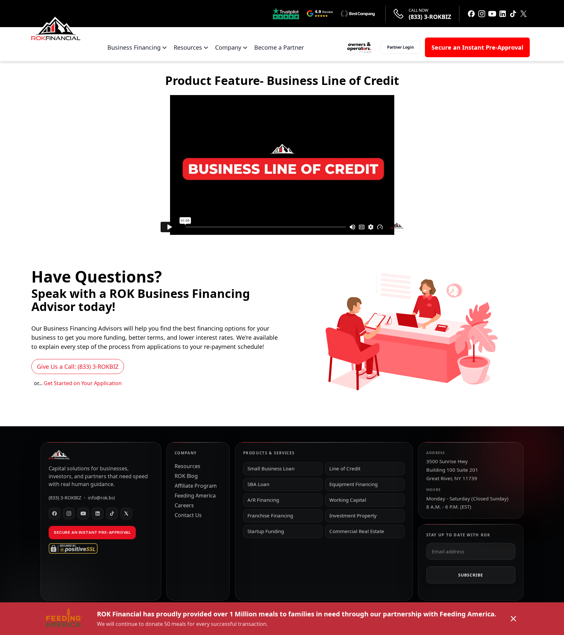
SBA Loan (258, 484)
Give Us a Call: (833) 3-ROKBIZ (77, 366)
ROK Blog (186, 476)
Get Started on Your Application (83, 383)
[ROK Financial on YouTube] (83, 513)
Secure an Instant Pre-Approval (477, 47)
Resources (188, 47)
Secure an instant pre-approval (92, 532)
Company (228, 47)
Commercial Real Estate (356, 531)
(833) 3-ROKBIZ (430, 17)
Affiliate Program (196, 485)
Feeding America (195, 495)
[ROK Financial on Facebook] (54, 513)
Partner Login (400, 47)
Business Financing (134, 47)
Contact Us (188, 515)
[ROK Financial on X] (126, 513)
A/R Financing (263, 500)
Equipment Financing (353, 484)
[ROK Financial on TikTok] (112, 513)
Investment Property (353, 515)
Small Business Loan (270, 468)
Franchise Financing (270, 515)
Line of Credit (344, 468)
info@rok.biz (101, 498)
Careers (184, 505)
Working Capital (347, 500)
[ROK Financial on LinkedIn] (97, 513)
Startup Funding (265, 531)
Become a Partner (279, 47)
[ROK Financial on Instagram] (69, 513)
